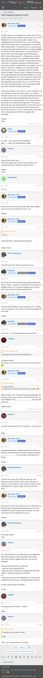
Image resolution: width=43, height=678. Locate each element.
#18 (40, 551)
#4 (41, 185)
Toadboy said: (7, 383)
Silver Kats (6, 667)
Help (34, 670)
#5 (41, 203)
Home (4, 672)
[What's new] (40, 8)
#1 (41, 31)
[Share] (38, 31)
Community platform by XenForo (19, 676)
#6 (41, 227)
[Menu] (3, 7)
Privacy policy (26, 670)
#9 (41, 303)
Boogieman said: (8, 231)
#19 (40, 603)
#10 (40, 329)
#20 (40, 625)
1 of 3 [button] (15, 647)
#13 (40, 422)
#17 (40, 531)
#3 (41, 157)
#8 (41, 279)
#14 (40, 447)
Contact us (5, 670)
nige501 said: (7, 629)
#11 (40, 347)
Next (22, 647)
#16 (40, 502)
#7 (41, 261)
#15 (40, 475)
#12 (40, 379)
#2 (41, 137)
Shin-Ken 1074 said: (9, 351)
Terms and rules (15, 670)
